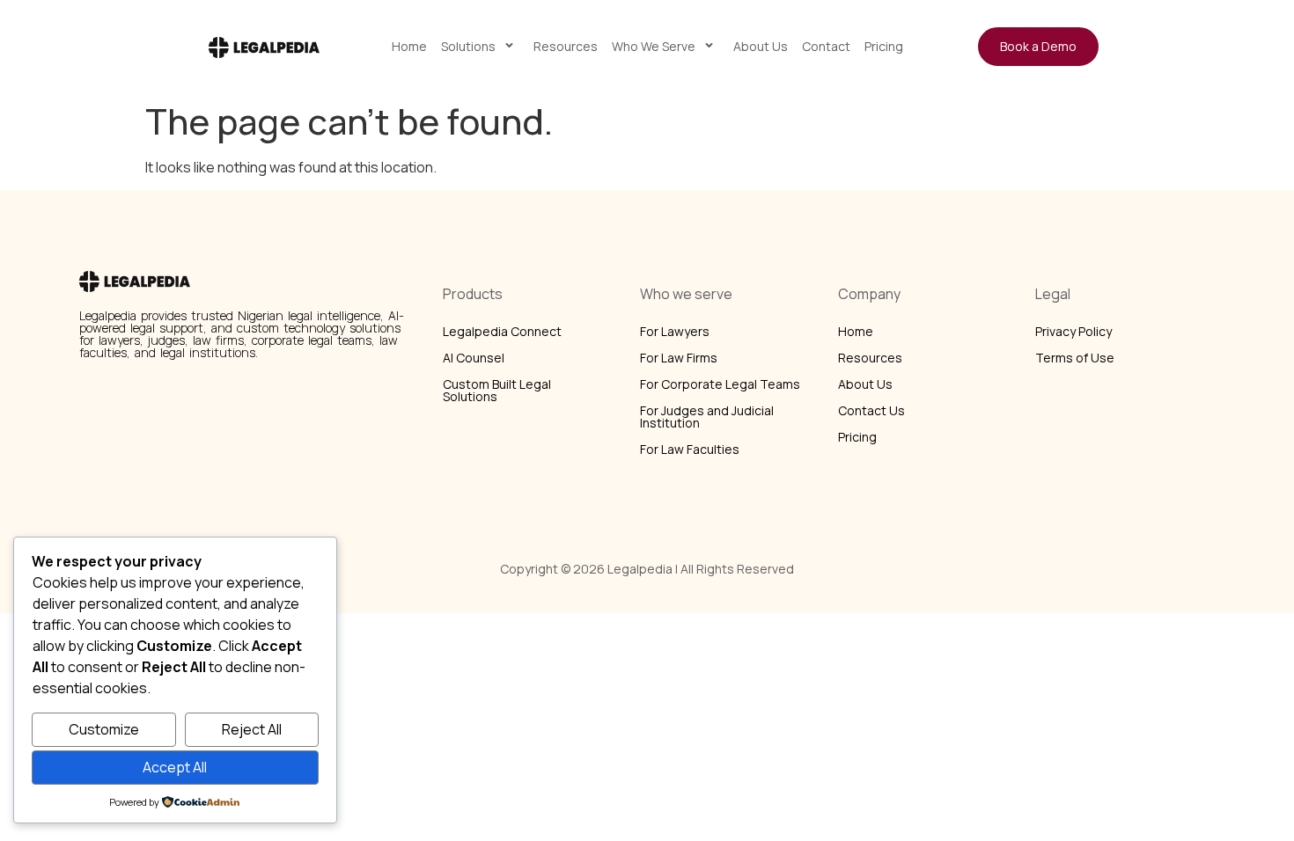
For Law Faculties (689, 449)
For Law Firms (678, 357)
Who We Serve (653, 46)
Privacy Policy (1073, 331)
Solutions (468, 46)
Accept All (175, 767)
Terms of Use (1074, 357)
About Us (760, 46)
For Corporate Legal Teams (720, 384)
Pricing (883, 46)
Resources (565, 46)
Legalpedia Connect (502, 331)
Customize (104, 729)
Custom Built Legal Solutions (497, 390)
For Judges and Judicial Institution (707, 416)
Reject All (252, 729)
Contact (826, 46)
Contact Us (871, 410)
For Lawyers (674, 331)
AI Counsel (473, 357)
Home (409, 46)
